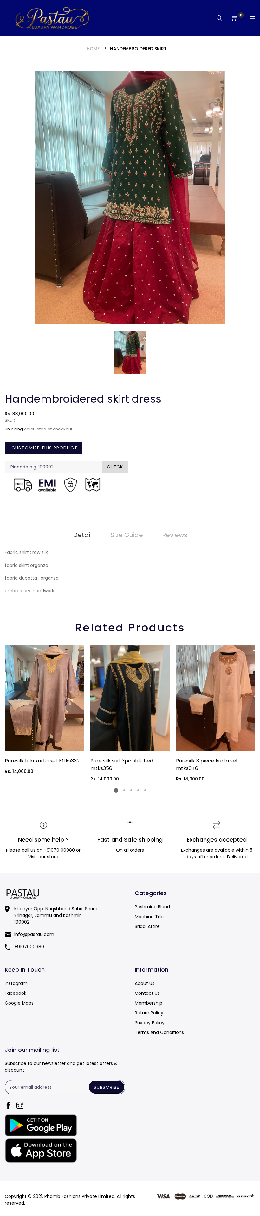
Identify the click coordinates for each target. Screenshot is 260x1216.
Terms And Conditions (159, 1032)
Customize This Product (43, 448)
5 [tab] (145, 790)
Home (93, 49)
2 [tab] (124, 790)
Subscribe (106, 1087)
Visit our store (43, 857)
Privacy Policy (150, 1022)
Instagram (16, 983)
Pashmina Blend (152, 907)
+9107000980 (29, 946)
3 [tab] (131, 790)
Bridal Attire (147, 926)
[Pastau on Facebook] (8, 1106)
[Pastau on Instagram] (19, 1106)
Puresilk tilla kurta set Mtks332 (42, 760)
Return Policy (149, 1013)
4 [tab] (138, 790)
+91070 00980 (59, 850)
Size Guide (127, 534)
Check (115, 467)
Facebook (15, 993)
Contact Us (147, 993)
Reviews (174, 534)
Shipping (14, 429)
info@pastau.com (34, 934)
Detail (82, 534)
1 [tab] (116, 790)
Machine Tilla (149, 916)
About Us (144, 983)
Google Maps (19, 1003)
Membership (148, 1003)
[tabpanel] (44, 709)
